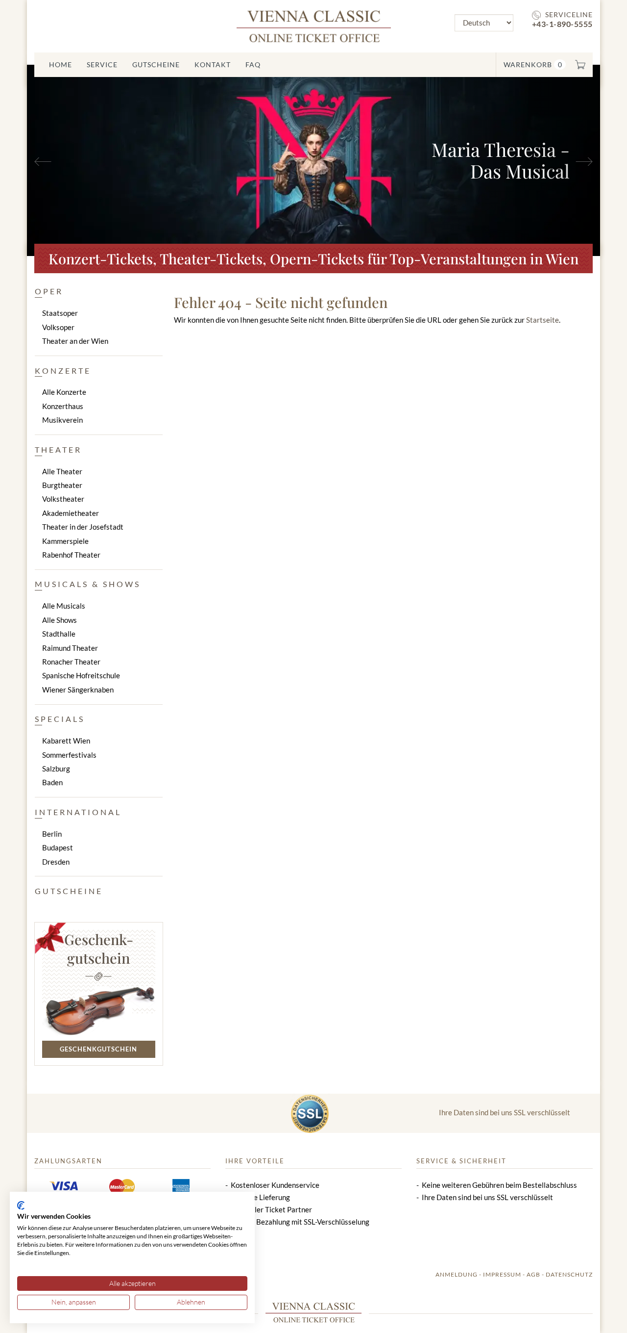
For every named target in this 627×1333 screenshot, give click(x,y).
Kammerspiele (65, 541)
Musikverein (62, 419)
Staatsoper (60, 312)
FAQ (253, 64)
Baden (52, 782)
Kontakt (212, 64)
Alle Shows (59, 619)
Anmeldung (456, 1274)
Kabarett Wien (66, 740)
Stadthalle (58, 633)
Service (102, 64)
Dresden (56, 861)
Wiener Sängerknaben (78, 689)
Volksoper (58, 327)
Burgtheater (62, 485)
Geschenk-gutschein (98, 948)
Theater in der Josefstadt (82, 526)
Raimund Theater (70, 647)
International (78, 812)
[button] (70, 160)
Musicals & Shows (88, 584)
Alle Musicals (63, 605)
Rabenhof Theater (71, 554)
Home (60, 64)
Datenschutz (569, 1274)
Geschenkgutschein (98, 1049)
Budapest (57, 847)
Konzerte (63, 370)
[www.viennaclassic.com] (314, 25)
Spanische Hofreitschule (81, 675)
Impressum (502, 1274)
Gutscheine (156, 64)
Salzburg (56, 768)
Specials (60, 718)
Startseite (542, 319)
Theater (58, 449)
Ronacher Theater (71, 661)
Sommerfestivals (69, 754)
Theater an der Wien (75, 340)
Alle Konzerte (64, 391)
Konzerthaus (62, 406)
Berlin (52, 833)
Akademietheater (70, 513)
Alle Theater (62, 471)
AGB (533, 1274)
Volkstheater (63, 498)
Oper (49, 291)
